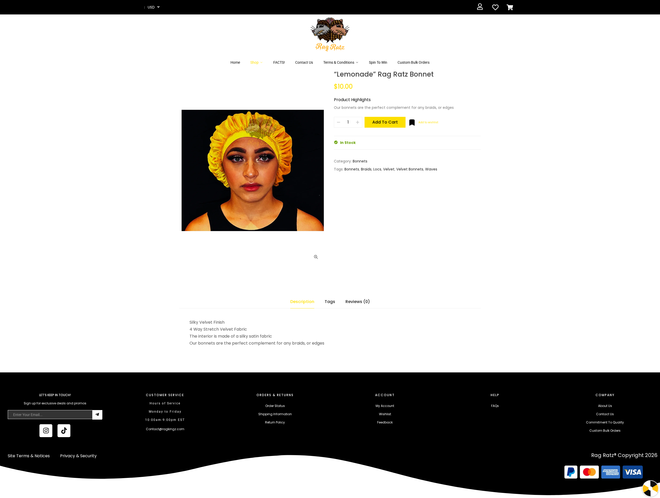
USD (151, 7)
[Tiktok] (63, 430)
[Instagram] (45, 430)
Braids (366, 169)
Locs (377, 169)
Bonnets (360, 161)
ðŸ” (316, 257)
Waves (431, 169)
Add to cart (385, 122)
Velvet (388, 169)
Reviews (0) (357, 302)
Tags (330, 302)
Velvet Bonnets (409, 169)
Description (302, 302)
